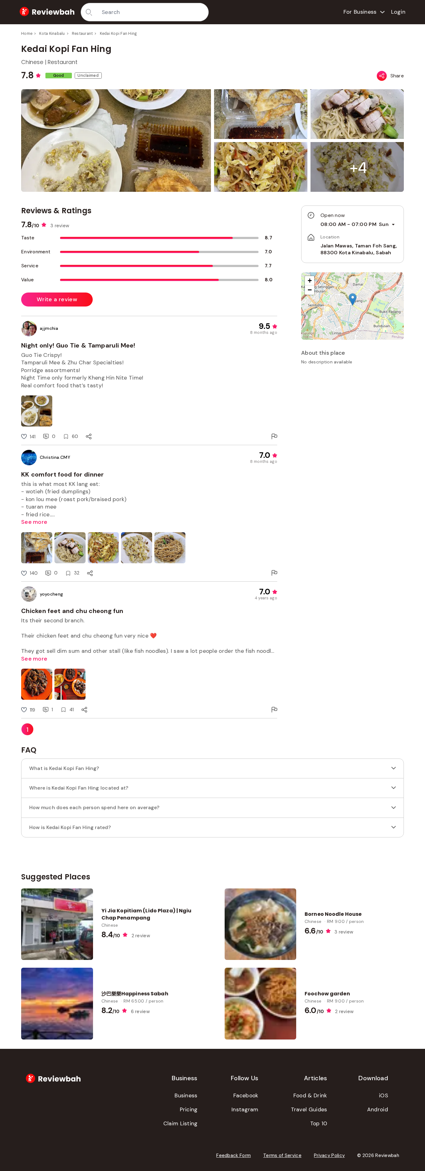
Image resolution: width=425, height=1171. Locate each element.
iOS (383, 1095)
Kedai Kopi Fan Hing (118, 33)
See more (34, 522)
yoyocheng (51, 594)
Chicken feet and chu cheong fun (72, 611)
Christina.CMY (55, 457)
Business (186, 1095)
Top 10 (318, 1123)
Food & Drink (310, 1095)
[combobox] (153, 12)
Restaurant (82, 33)
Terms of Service (282, 1155)
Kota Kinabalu (52, 33)
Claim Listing (180, 1123)
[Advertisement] (352, 413)
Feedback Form (233, 1155)
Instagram (245, 1109)
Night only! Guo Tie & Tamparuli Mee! (78, 345)
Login (398, 12)
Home (26, 33)
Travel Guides (309, 1109)
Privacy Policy (329, 1155)
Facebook (245, 1095)
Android (377, 1109)
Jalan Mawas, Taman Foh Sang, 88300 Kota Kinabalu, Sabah (358, 249)
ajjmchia (49, 328)
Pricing (189, 1109)
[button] (358, 167)
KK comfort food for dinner (62, 474)
